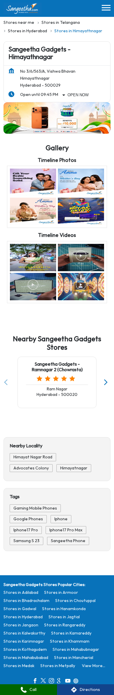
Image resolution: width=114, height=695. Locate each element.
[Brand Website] (77, 681)
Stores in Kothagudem (25, 649)
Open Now (78, 95)
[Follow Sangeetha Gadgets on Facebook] (36, 681)
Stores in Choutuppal (75, 600)
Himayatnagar (73, 468)
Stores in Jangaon (21, 625)
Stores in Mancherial (73, 657)
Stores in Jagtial (64, 617)
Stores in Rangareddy (64, 625)
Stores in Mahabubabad (26, 657)
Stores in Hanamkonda (64, 609)
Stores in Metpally (57, 666)
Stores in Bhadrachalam (26, 600)
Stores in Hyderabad (23, 617)
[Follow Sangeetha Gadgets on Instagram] (53, 681)
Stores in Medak (19, 666)
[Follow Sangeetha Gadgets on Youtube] (69, 681)
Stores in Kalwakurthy (24, 633)
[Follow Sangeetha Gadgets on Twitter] (45, 681)
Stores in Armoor (61, 592)
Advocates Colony (31, 468)
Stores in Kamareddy (71, 633)
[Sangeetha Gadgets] (23, 8)
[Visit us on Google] (61, 681)
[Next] (106, 382)
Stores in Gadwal (20, 609)
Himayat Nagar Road (32, 457)
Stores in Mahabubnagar (76, 649)
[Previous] (7, 382)
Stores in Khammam (69, 641)
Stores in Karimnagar (24, 641)
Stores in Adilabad (21, 592)
